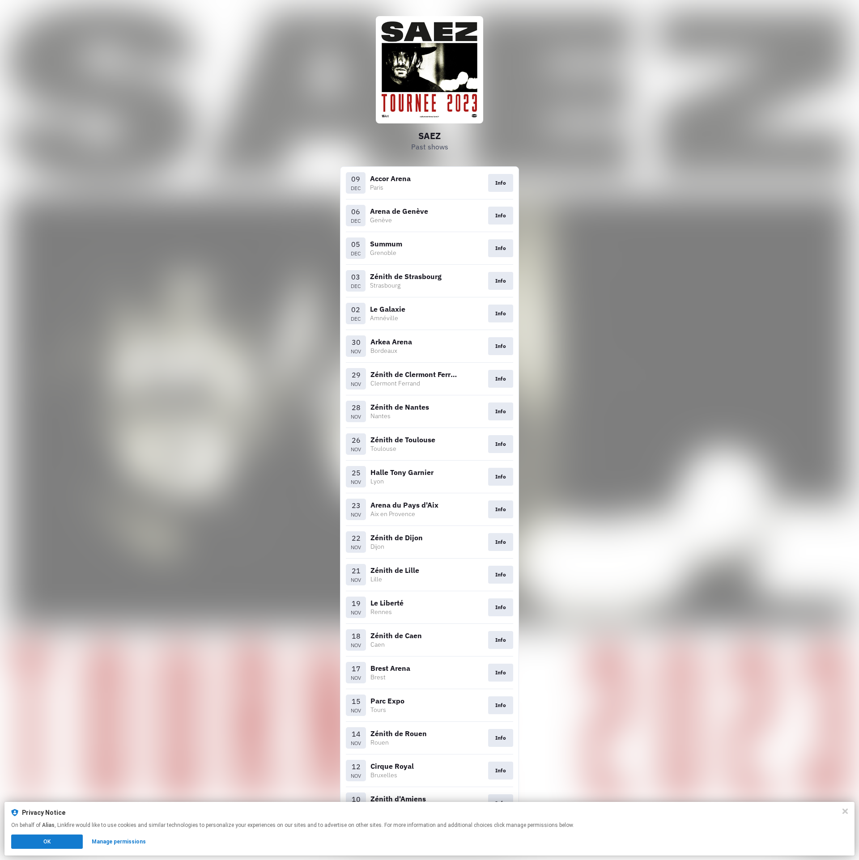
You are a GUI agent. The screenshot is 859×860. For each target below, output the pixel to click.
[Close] (845, 811)
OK (47, 842)
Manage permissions (119, 842)
